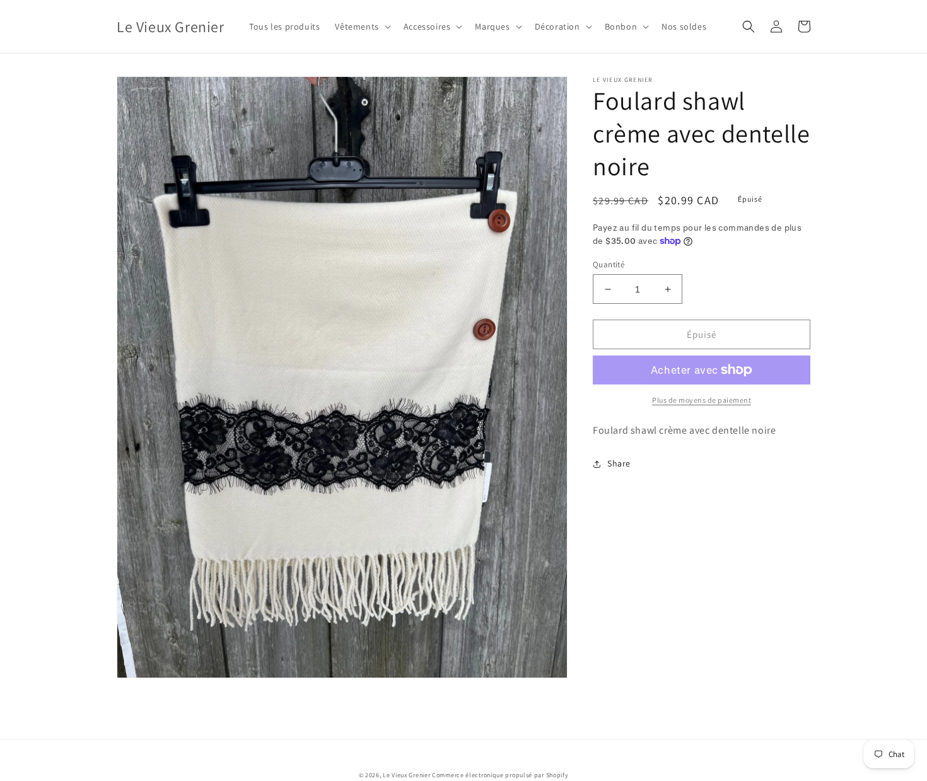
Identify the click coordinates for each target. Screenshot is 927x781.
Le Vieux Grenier (406, 775)
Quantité (608, 264)
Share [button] (619, 463)
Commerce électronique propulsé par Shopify (500, 775)
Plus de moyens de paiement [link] (701, 400)
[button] (361, 26)
